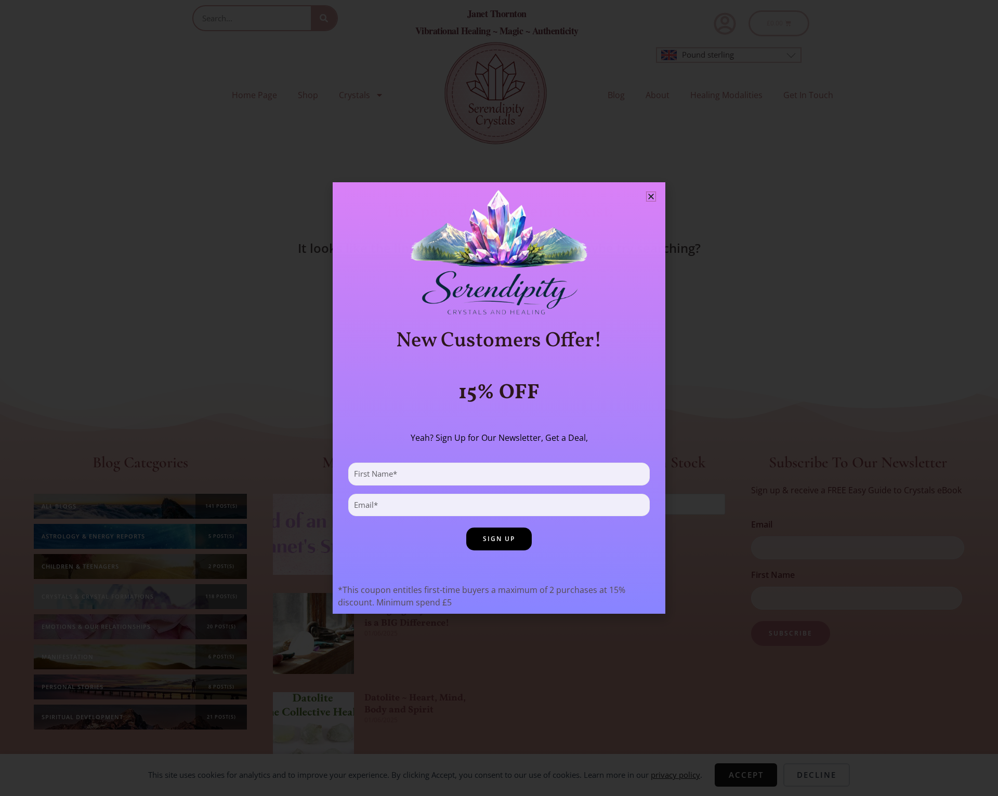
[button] (651, 196)
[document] (499, 398)
